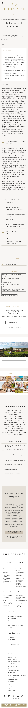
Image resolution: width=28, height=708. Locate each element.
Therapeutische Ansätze (21, 586)
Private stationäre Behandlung (6, 571)
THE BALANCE (14, 35)
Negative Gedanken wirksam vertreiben (10, 278)
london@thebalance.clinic (13, 679)
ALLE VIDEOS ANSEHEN (14, 362)
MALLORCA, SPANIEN (13, 657)
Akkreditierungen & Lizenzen (15, 623)
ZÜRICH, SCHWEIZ (12, 666)
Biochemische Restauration (18, 584)
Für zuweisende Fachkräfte (19, 604)
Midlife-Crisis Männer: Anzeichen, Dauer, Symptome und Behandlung (12, 275)
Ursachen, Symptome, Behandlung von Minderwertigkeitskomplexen (13, 289)
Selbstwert (24, 19)
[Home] (14, 7)
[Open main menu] (2, 3)
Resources (8, 19)
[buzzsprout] (22, 696)
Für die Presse (11, 639)
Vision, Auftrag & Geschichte (15, 616)
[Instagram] (13, 696)
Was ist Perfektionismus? (9, 295)
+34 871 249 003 (11, 663)
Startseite (3, 19)
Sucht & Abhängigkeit (7, 595)
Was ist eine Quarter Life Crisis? (12, 293)
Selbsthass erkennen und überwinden (13, 287)
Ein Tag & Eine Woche (20, 594)
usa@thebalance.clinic (13, 688)
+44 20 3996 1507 (11, 681)
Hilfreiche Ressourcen (13, 644)
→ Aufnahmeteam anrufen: (14, 537)
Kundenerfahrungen (20, 606)
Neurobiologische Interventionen (19, 581)
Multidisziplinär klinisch (20, 578)
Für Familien (18, 602)
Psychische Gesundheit (16, 19)
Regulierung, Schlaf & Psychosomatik (7, 604)
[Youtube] (17, 696)
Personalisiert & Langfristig (19, 576)
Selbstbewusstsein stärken (10, 284)
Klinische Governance (13, 620)
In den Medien (11, 637)
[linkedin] (9, 696)
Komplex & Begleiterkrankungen (7, 601)
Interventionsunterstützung (21, 600)
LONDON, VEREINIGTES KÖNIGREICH (17, 675)
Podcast (10, 642)
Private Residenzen (19, 595)
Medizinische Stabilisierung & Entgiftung (6, 575)
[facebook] (4, 696)
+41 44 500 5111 (11, 672)
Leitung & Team (12, 618)
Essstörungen (6, 597)
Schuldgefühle (6, 282)
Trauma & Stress (6, 599)
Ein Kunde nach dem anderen (20, 573)
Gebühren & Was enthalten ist (6, 579)
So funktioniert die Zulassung (7, 582)
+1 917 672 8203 (11, 690)
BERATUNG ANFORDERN (14, 327)
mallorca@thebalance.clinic (14, 661)
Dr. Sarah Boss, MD (18, 36)
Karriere (10, 627)
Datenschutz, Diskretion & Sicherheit (21, 598)
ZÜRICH (14, 14)
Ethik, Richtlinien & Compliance (15, 625)
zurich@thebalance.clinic (13, 670)
